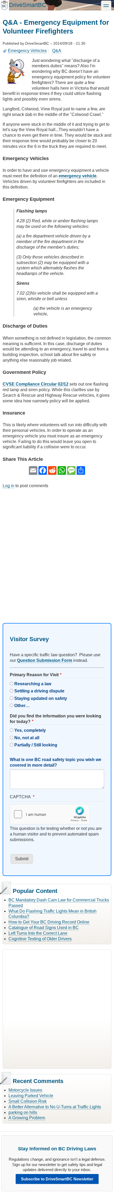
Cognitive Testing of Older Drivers (40, 939)
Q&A (56, 50)
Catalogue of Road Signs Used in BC (43, 927)
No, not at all (26, 738)
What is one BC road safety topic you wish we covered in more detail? (55, 762)
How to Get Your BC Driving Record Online (48, 922)
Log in (8, 485)
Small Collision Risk (27, 1101)
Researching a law (32, 684)
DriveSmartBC (27, 5)
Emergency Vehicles (27, 50)
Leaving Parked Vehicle (30, 1095)
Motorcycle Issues (25, 1090)
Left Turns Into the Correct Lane (37, 933)
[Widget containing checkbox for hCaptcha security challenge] (50, 814)
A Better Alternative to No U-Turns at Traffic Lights (54, 1107)
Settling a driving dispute (39, 691)
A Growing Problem (26, 1117)
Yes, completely (30, 730)
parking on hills (22, 1112)
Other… (22, 705)
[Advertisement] (57, 551)
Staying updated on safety (40, 698)
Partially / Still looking (35, 745)
